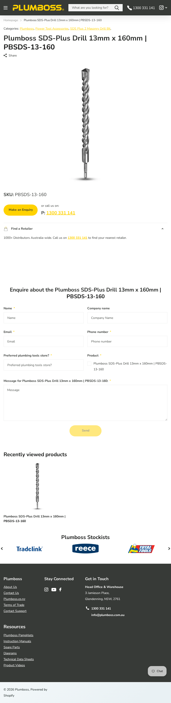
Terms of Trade (14, 605)
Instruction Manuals (17, 641)
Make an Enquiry (21, 210)
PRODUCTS (6, 8)
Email (9, 332)
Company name (98, 308)
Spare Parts (12, 647)
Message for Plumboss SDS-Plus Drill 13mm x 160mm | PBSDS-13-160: (57, 381)
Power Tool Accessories (52, 28)
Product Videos (14, 665)
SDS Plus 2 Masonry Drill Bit (90, 28)
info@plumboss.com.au (107, 615)
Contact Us (11, 593)
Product (94, 355)
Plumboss (27, 28)
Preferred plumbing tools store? (28, 355)
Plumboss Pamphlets (18, 635)
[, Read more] (163, 8)
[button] (2, 548)
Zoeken (117, 8)
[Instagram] (46, 590)
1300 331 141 (60, 213)
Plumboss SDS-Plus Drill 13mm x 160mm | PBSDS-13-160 (130, 366)
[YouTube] (53, 589)
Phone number (99, 332)
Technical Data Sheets (19, 659)
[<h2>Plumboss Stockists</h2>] (30, 548)
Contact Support (15, 611)
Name (9, 308)
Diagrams (10, 653)
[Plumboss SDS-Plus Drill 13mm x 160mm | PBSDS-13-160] (37, 485)
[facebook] (60, 589)
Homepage (11, 20)
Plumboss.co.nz (14, 599)
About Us (10, 587)
